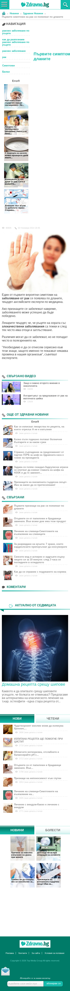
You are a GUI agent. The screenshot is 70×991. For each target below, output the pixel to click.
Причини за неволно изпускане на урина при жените (21, 854)
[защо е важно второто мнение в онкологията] (11, 387)
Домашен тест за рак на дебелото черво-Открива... (15, 207)
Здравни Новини (33, 13)
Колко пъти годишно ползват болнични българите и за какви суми (38, 441)
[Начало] (4, 13)
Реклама (10, 953)
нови (17, 718)
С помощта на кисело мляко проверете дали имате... (16, 155)
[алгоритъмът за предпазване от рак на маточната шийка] (11, 399)
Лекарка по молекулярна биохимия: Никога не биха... (16, 130)
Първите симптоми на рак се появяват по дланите (32, 17)
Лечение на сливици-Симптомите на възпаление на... (36, 793)
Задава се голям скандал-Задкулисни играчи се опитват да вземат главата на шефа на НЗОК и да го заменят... (41, 470)
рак (4, 57)
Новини (14, 13)
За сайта (36, 953)
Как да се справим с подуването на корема (40, 571)
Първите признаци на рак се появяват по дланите (39, 507)
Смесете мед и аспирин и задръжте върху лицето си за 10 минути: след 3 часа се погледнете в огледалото (39, 559)
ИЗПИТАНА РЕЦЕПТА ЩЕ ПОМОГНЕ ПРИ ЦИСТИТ (38, 740)
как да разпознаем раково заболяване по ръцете (15, 42)
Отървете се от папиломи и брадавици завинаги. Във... (37, 766)
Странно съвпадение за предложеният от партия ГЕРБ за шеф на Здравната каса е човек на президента (39, 455)
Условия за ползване (54, 953)
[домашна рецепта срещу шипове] (35, 648)
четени (53, 718)
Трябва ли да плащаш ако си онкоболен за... (22, 880)
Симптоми (8, 65)
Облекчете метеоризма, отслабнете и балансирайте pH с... (36, 753)
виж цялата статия (28, 433)
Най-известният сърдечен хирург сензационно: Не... (14, 102)
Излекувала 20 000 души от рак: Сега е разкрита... (15, 181)
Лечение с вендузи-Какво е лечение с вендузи (36, 806)
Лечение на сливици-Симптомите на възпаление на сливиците (36, 532)
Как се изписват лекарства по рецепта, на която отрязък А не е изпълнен (39, 428)
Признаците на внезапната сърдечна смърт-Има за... (48, 881)
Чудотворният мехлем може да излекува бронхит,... (38, 727)
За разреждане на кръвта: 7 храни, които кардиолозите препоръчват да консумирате (40, 545)
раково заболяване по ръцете (15, 32)
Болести (52, 830)
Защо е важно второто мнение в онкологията (41, 384)
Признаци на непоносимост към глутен (37, 778)
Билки (6, 72)
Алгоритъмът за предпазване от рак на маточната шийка (45, 397)
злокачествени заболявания (23, 326)
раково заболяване (14, 51)
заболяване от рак (15, 298)
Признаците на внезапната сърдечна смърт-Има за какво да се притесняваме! (40, 483)
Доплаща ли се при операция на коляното (48, 853)
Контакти (22, 953)
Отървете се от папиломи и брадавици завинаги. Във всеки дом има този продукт (40, 520)
